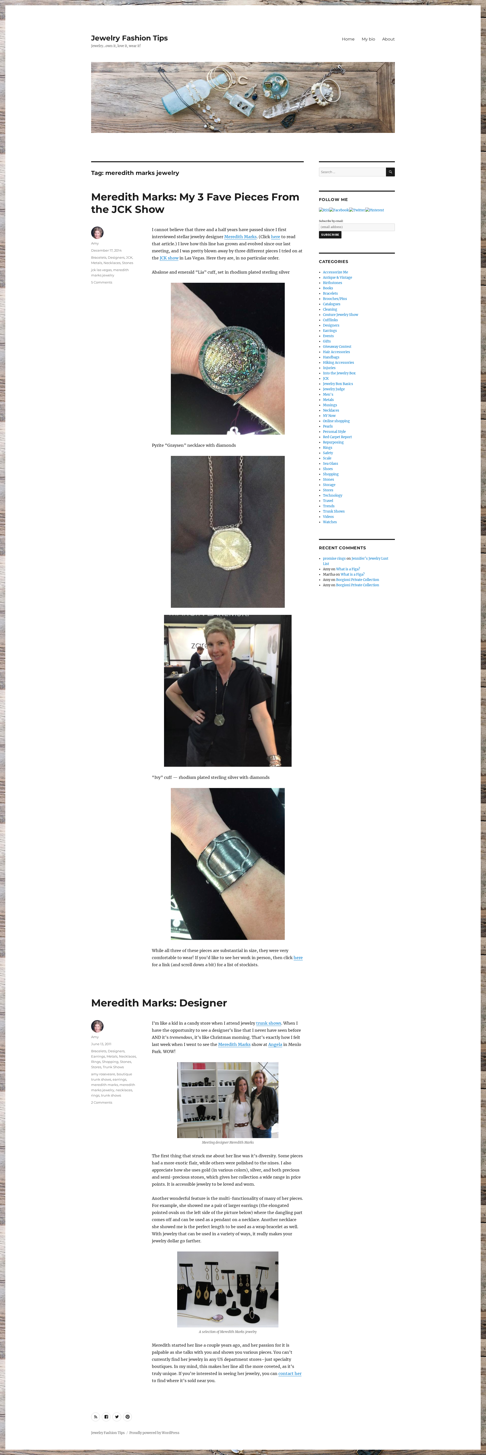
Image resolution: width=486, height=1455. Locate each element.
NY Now (329, 416)
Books (328, 288)
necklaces (124, 1090)
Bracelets (98, 257)
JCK (129, 257)
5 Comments (101, 282)
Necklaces (112, 263)
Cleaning (330, 309)
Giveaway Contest (337, 347)
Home (348, 39)
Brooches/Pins (335, 299)
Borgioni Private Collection (357, 580)
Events (328, 336)
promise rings (334, 558)
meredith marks (104, 1085)
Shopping (110, 1062)
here (275, 236)
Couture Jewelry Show (340, 315)
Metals (96, 263)
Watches (330, 522)
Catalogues (331, 304)
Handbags (331, 357)
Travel (328, 501)
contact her (289, 1373)
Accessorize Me (335, 272)
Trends (329, 506)
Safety (328, 453)
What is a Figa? (348, 569)
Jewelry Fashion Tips (129, 38)
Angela (275, 1044)
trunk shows (268, 1023)
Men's (328, 394)
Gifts (327, 341)
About (388, 39)
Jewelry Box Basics (338, 384)
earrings (119, 1079)
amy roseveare (103, 1074)
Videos (328, 517)
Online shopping (336, 421)
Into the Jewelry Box (339, 373)
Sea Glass (330, 463)
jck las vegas (101, 270)
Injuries (329, 368)
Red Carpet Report (337, 437)
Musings (330, 405)
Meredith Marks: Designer (159, 1003)
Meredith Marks (240, 236)
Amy (95, 243)
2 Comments (101, 1102)
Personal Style (334, 432)
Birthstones (332, 283)
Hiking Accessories (338, 362)
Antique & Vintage (337, 277)
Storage (329, 485)
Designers (116, 257)
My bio (368, 39)
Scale (327, 458)
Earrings (98, 1056)
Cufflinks (330, 320)
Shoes (328, 469)
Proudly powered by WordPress (154, 1433)
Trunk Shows (113, 1067)
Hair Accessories (336, 352)
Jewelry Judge (334, 389)
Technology (332, 495)
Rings (95, 1062)
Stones (127, 263)
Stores (96, 1067)
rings (95, 1095)
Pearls (328, 426)
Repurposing (333, 442)
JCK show (169, 257)
